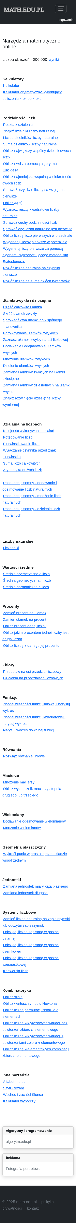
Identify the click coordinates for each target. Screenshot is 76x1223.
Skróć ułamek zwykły (20, 314)
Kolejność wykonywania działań (28, 431)
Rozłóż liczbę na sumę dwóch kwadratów (36, 281)
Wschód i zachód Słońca (23, 1095)
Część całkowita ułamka (22, 307)
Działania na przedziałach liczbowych (33, 678)
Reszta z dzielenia (18, 125)
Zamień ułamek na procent (24, 620)
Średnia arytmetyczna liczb (26, 574)
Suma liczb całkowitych (22, 463)
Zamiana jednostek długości (25, 893)
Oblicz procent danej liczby (24, 626)
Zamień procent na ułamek (24, 613)
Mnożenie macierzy (18, 782)
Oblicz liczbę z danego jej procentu (31, 646)
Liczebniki (11, 548)
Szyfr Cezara (13, 1088)
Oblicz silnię (12, 997)
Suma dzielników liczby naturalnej (30, 144)
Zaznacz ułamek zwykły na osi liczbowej (35, 340)
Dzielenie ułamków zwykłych (26, 366)
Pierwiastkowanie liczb (21, 444)
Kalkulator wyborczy (19, 1101)
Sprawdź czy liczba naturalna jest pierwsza (37, 229)
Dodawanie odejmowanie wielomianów (34, 821)
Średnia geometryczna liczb (27, 580)
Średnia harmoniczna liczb (26, 587)
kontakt (33, 1208)
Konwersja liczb (15, 971)
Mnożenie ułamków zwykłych (26, 359)
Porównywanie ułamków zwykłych (30, 333)
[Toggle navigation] (60, 9)
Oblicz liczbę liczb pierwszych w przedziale (37, 235)
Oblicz (12, 203)
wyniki (54, 60)
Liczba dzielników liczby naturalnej (31, 138)
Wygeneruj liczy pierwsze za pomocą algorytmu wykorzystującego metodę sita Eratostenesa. (35, 255)
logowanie (66, 20)
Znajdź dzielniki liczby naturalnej (29, 131)
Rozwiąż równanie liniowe (24, 756)
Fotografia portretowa (23, 1169)
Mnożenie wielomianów (22, 828)
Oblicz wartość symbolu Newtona (30, 1004)
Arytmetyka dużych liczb (22, 470)
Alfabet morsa (14, 1082)
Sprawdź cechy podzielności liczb (30, 222)
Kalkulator (11, 86)
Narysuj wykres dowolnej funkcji (29, 730)
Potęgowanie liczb (17, 437)
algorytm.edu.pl (18, 1142)
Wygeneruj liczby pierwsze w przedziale (35, 242)
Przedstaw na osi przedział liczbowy (32, 672)
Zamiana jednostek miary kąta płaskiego (35, 886)
